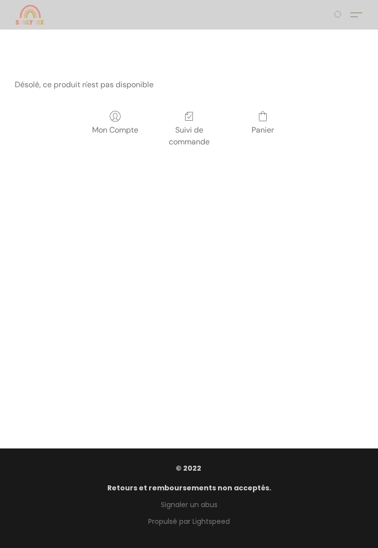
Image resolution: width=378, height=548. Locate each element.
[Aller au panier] (339, 15)
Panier (263, 130)
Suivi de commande (189, 136)
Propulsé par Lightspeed (189, 521)
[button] (30, 15)
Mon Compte (115, 130)
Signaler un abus (189, 505)
